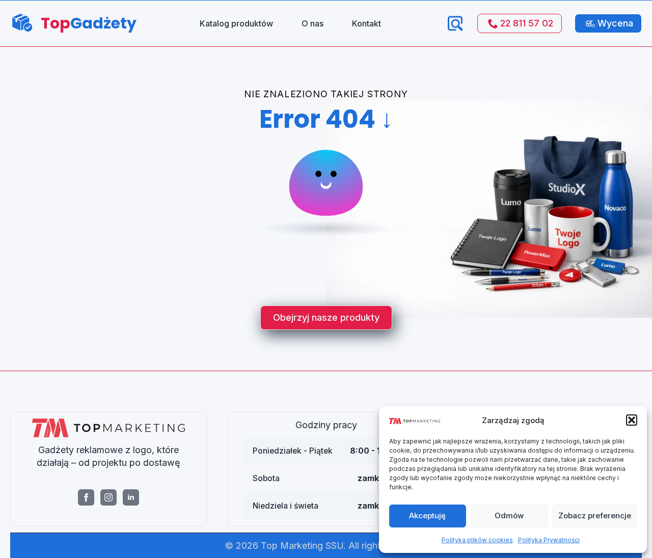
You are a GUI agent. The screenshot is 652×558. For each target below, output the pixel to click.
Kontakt (366, 23)
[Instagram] (108, 497)
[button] (632, 420)
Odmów (509, 515)
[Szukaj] (455, 23)
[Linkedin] (131, 497)
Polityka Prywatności (549, 540)
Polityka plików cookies (477, 540)
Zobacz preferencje (594, 515)
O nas (312, 23)
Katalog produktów (236, 23)
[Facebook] (86, 497)
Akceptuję (427, 515)
